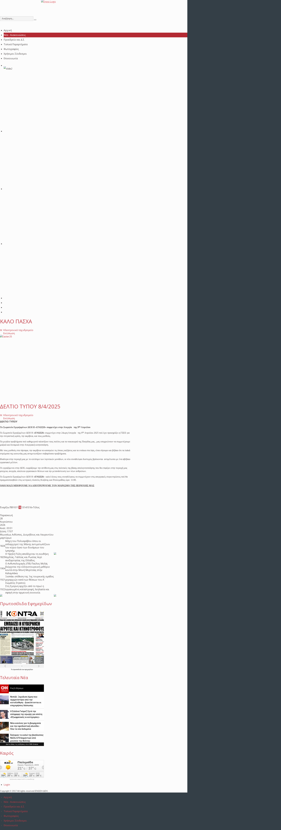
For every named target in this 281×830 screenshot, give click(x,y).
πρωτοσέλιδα (17, 669)
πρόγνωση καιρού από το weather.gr (22, 779)
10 (14, 507)
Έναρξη (4, 507)
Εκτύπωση (9, 333)
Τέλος (36, 507)
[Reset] (35, 19)
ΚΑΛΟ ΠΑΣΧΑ (16, 321)
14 (25, 507)
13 (22, 507)
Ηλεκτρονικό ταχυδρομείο (18, 330)
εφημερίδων (29, 669)
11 (17, 507)
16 (30, 507)
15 (27, 507)
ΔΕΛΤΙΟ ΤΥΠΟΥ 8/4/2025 (30, 406)
